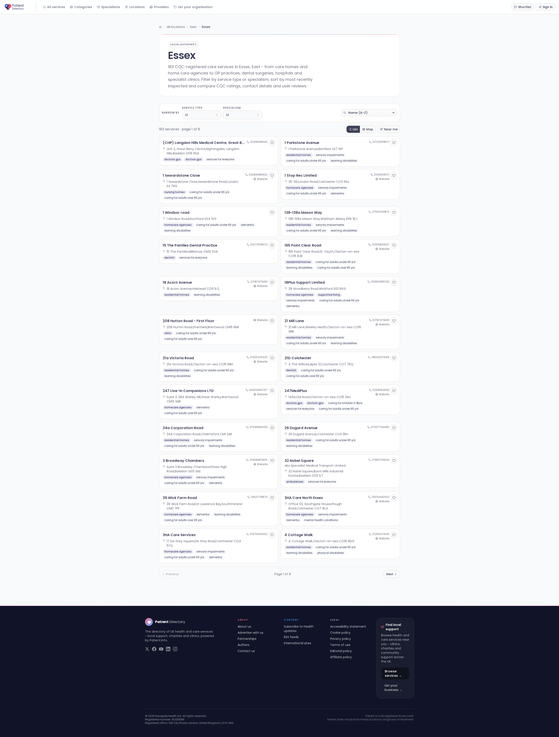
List (355, 129)
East (193, 27)
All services (56, 7)
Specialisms (110, 7)
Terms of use (340, 645)
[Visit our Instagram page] (175, 649)
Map (369, 129)
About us (244, 626)
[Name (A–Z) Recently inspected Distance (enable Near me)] (369, 112)
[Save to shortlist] (272, 142)
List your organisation (195, 7)
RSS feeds (291, 637)
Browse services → (393, 673)
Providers (161, 7)
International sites (297, 643)
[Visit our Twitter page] (147, 649)
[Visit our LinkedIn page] (168, 649)
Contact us (246, 651)
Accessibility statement (348, 626)
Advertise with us (250, 632)
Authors (243, 645)
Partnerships (247, 639)
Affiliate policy (341, 657)
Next (389, 574)
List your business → (393, 687)
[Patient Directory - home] (19, 7)
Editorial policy (341, 651)
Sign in (548, 7)
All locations (176, 27)
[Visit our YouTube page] (161, 649)
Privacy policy (340, 639)
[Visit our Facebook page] (154, 649)
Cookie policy (340, 632)
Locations (137, 7)
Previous (172, 574)
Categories (83, 7)
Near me (391, 129)
